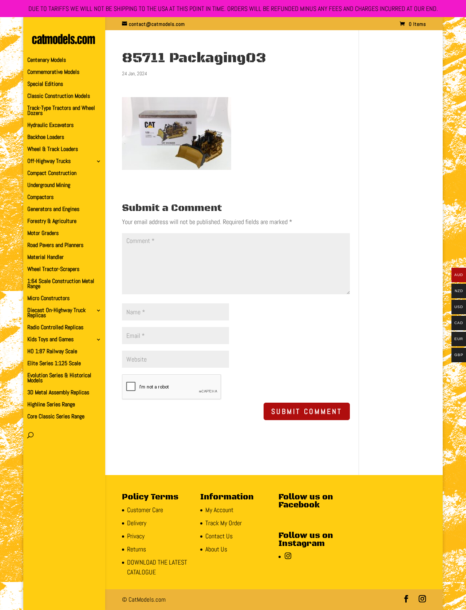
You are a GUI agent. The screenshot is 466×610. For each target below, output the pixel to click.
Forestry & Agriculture (51, 222)
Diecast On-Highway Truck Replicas (56, 313)
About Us (216, 549)
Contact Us (219, 536)
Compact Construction (51, 174)
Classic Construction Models (58, 96)
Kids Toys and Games (50, 340)
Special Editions (45, 84)
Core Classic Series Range (55, 417)
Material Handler (45, 258)
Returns (136, 549)
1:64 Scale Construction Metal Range (60, 284)
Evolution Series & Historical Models (59, 378)
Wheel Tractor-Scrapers (53, 270)
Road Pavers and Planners (55, 246)
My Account (219, 510)
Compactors (40, 198)
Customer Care (145, 510)
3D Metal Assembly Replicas (58, 393)
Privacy (136, 536)
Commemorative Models (53, 72)
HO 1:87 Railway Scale (52, 352)
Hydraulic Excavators (50, 126)
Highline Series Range (51, 405)
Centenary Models (46, 60)
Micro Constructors (48, 299)
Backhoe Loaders (45, 138)
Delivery (136, 523)
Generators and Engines (53, 210)
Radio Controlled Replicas (55, 328)
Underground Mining (48, 186)
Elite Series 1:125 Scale (54, 364)
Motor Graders (43, 234)
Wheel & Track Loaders (52, 150)
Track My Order (223, 523)
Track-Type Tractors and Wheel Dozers (61, 111)
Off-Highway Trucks (49, 162)
